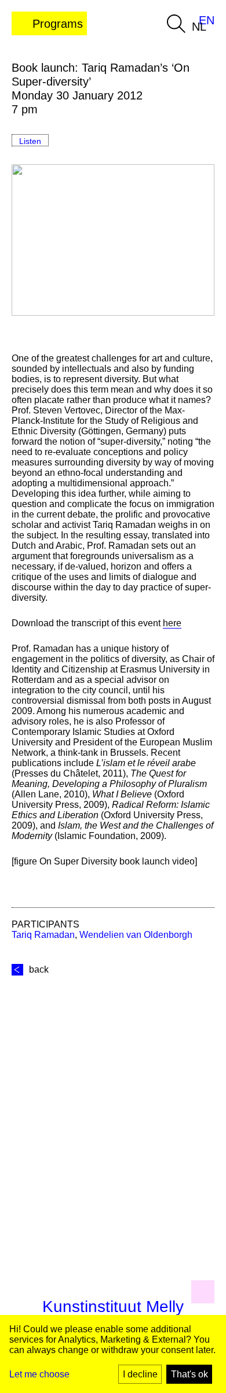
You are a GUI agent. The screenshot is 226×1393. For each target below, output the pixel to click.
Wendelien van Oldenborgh (135, 935)
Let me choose (39, 1374)
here (172, 623)
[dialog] (113, 1354)
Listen (30, 141)
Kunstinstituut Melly (113, 1307)
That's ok (189, 1374)
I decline (140, 1374)
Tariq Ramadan (43, 935)
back (39, 969)
